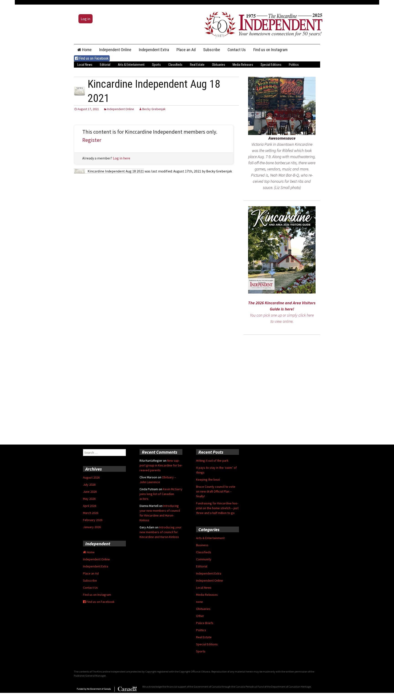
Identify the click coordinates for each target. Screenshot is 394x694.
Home (86, 49)
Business (202, 545)
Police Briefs (204, 623)
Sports (156, 64)
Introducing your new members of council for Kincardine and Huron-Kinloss (160, 532)
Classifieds (175, 64)
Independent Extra (154, 49)
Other (200, 616)
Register (91, 139)
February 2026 (92, 520)
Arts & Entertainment (131, 64)
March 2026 (90, 513)
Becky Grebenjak (154, 109)
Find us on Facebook (93, 58)
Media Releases (243, 64)
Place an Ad (186, 49)
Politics (294, 64)
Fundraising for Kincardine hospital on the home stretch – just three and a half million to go (217, 508)
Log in (85, 18)
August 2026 (91, 477)
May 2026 (89, 499)
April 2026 (89, 506)
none (199, 602)
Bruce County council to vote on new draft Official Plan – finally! (215, 491)
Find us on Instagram (270, 49)
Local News (84, 64)
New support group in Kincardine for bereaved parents (161, 465)
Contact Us (237, 49)
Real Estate (197, 64)
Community (203, 559)
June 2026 (90, 492)
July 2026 (89, 484)
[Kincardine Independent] (262, 23)
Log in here (121, 158)
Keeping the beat (208, 479)
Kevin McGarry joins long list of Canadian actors (161, 494)
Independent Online (115, 49)
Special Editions (271, 64)
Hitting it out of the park (212, 460)
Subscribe (211, 49)
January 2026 (92, 527)
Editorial (105, 64)
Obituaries (218, 64)
